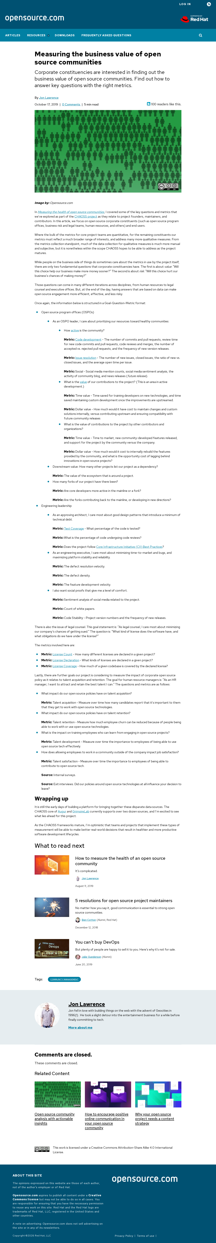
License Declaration (66, 660)
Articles (12, 35)
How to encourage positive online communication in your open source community (106, 1121)
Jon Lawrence (49, 98)
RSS (209, 4)
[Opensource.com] (34, 19)
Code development (88, 339)
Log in (185, 4)
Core (99, 547)
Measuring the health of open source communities (71, 212)
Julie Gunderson (91, 957)
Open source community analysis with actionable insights (55, 1119)
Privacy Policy (124, 1236)
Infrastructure (113, 547)
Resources (36, 35)
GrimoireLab (80, 811)
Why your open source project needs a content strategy (154, 1119)
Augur (62, 811)
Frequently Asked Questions (106, 35)
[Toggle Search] (200, 35)
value (83, 382)
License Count (62, 654)
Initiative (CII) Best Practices (143, 547)
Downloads (65, 35)
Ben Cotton (89, 920)
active (75, 330)
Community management (64, 979)
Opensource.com (25, 1195)
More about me (80, 1027)
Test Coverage (74, 528)
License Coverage (65, 666)
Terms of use (145, 1236)
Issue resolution (85, 358)
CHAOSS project (85, 216)
